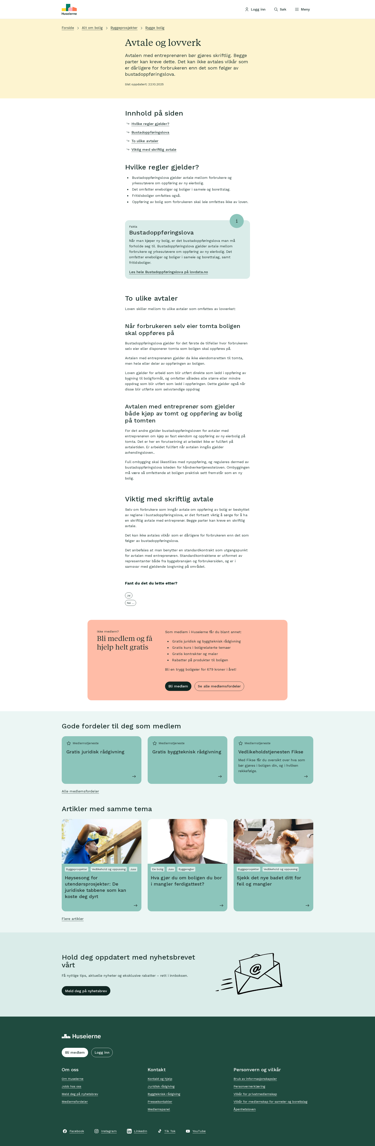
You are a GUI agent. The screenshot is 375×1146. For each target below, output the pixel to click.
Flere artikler (73, 919)
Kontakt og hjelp (160, 1079)
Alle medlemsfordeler (80, 791)
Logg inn (102, 1052)
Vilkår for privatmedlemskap (255, 1094)
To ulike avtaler (144, 141)
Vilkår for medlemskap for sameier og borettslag (270, 1101)
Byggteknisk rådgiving (164, 1094)
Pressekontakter (160, 1101)
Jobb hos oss (71, 1086)
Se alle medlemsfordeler (219, 686)
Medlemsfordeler (75, 1101)
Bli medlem (178, 686)
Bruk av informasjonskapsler (255, 1079)
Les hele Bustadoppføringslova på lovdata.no (168, 272)
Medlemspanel (159, 1109)
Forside (68, 28)
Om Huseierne (72, 1079)
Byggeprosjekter (124, 28)
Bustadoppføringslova (150, 132)
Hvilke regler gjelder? (150, 124)
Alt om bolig (92, 28)
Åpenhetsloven (245, 1109)
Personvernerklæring (249, 1086)
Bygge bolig (154, 28)
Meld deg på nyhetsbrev (86, 991)
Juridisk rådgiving (161, 1086)
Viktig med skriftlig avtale (153, 149)
